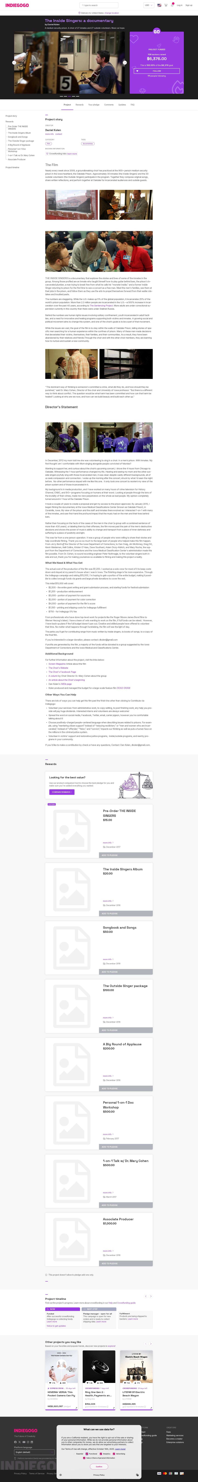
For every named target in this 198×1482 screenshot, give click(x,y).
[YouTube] (23, 1442)
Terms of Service (36, 1473)
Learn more (52, 1321)
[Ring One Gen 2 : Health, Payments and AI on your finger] (99, 1366)
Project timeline (12, 167)
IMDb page (66, 684)
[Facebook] (15, 1442)
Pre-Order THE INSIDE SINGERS (18, 127)
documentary (88, 144)
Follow (157, 71)
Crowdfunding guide (126, 1303)
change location (112, 13)
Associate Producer (17, 159)
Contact (141, 1432)
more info (49, 134)
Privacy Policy (20, 1473)
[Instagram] (28, 1442)
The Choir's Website (58, 668)
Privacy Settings (54, 1473)
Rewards (9, 121)
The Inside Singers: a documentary (79, 20)
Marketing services (174, 1435)
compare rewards (61, 792)
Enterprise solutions (175, 1442)
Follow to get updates (56, 1326)
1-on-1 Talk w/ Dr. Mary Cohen (21, 155)
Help (111, 1303)
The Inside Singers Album (19, 133)
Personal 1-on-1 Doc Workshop (17, 150)
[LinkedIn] (32, 1442)
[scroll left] (14, 63)
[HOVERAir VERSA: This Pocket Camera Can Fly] (61, 1366)
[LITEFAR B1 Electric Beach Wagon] (136, 1366)
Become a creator (174, 1439)
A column (53, 676)
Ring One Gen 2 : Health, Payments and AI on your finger (98, 1395)
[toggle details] (77, 1409)
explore (111, 1346)
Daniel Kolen (54, 24)
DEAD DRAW (123, 688)
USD (147, 5)
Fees (168, 1432)
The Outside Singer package (21, 141)
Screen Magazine (57, 663)
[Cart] (166, 5)
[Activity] (172, 5)
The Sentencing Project (101, 305)
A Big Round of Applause (19, 145)
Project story (11, 116)
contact (58, 134)
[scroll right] (125, 63)
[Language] (159, 5)
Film (48, 144)
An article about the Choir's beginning (66, 680)
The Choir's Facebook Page (62, 672)
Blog (140, 1439)
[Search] (83, 5)
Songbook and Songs (18, 137)
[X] (19, 1442)
